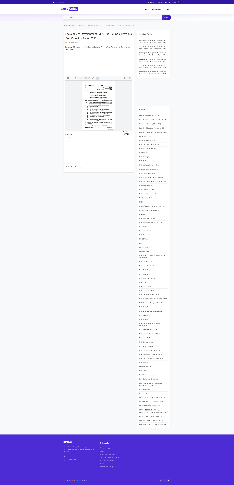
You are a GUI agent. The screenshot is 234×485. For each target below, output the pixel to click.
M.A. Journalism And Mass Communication (153, 299)
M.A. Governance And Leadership (150, 350)
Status (102, 463)
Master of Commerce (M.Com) (149, 210)
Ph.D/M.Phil (143, 371)
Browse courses (156, 9)
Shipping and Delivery (107, 460)
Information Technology (147, 140)
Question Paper (69, 25)
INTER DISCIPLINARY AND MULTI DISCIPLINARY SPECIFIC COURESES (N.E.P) (153, 411)
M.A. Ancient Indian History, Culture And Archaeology (152, 256)
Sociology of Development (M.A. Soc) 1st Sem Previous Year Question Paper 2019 (152, 48)
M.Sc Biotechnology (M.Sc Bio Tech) (151, 177)
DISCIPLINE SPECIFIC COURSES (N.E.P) (152, 398)
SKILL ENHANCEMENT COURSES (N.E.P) (152, 402)
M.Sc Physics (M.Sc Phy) (147, 173)
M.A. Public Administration (147, 218)
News (167, 9)
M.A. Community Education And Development (149, 324)
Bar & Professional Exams (147, 375)
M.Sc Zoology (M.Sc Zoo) (147, 161)
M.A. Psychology (144, 315)
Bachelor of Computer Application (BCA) (152, 128)
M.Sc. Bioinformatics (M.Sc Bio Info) (150, 311)
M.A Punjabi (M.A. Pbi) (146, 190)
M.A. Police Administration (147, 278)
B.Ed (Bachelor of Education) (148, 379)
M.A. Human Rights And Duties (149, 294)
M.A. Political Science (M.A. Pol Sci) (150, 222)
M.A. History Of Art (145, 286)
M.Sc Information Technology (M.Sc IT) (151, 206)
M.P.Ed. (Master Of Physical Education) (151, 303)
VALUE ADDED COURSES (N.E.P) (149, 406)
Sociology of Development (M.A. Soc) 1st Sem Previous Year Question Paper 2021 (152, 54)
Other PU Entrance (145, 251)
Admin (76, 42)
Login (174, 2)
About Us (151, 2)
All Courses (168, 2)
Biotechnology (144, 157)
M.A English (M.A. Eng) (146, 185)
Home (146, 9)
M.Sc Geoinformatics (146, 342)
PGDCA (141, 202)
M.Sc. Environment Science (148, 330)
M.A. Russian (143, 362)
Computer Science (145, 136)
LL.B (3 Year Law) (144, 389)
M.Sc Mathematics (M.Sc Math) (149, 165)
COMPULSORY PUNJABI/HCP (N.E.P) (151, 420)
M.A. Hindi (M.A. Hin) (146, 262)
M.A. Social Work (144, 338)
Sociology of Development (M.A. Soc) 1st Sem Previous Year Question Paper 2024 (152, 73)
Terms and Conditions (107, 454)
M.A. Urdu (142, 282)
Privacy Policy (105, 448)
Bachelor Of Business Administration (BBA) (153, 132)
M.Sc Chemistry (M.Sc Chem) (148, 169)
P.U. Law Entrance (145, 231)
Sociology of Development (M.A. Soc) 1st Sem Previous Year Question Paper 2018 (152, 41)
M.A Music (142, 214)
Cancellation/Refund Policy (109, 457)
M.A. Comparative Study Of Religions (151, 358)
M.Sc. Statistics (144, 307)
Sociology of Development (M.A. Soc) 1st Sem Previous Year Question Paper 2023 (152, 66)
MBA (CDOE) (143, 393)
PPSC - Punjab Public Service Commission (153, 424)
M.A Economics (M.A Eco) (147, 194)
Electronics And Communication (149, 144)
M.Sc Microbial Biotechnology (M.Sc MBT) (152, 181)
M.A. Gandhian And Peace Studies (150, 334)
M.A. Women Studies (146, 346)
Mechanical (143, 153)
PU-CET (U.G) (143, 239)
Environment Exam (145, 367)
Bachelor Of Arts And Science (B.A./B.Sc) (152, 120)
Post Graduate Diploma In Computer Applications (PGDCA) (151, 384)
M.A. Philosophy (144, 274)
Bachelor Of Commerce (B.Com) (149, 116)
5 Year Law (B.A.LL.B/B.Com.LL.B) (150, 124)
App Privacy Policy (106, 467)
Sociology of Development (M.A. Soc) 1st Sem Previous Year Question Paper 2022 (105, 25)
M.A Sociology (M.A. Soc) (147, 198)
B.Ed (140, 243)
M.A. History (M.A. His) (146, 290)
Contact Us (159, 2)
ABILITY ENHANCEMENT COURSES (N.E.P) (153, 416)
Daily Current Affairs (145, 235)
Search (166, 17)
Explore (102, 451)
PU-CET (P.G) (143, 247)
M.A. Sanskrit (143, 319)
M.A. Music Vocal (144, 270)
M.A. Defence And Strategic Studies (150, 354)
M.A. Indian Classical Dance (148, 266)
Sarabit (79, 480)
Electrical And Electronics (147, 148)
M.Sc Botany (143, 227)
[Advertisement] (120, 63)
